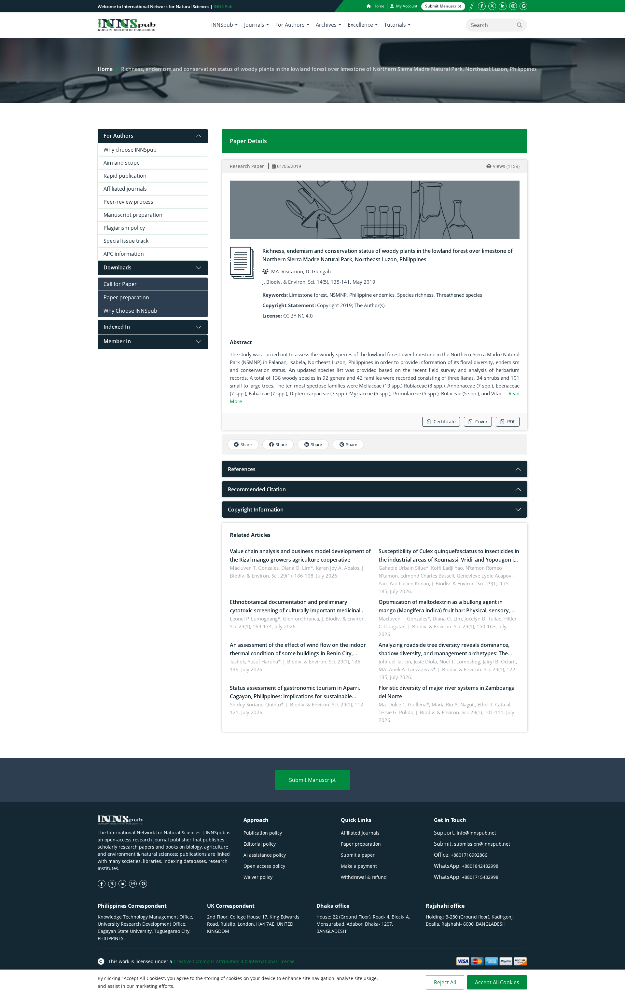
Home (378, 6)
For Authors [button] (290, 24)
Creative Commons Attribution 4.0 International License (234, 961)
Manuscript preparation (133, 214)
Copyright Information (256, 509)
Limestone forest (308, 295)
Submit (443, 6)
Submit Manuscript (312, 780)
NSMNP (338, 295)
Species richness (415, 295)
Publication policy (262, 833)
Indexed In (117, 326)
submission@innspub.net (482, 844)
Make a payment (359, 866)
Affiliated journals (125, 188)
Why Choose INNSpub (130, 310)
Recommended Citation (257, 489)
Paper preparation (126, 297)
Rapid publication (125, 175)
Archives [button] (326, 24)
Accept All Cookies (497, 982)
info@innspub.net (476, 833)
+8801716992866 (469, 855)
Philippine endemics (372, 295)
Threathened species (459, 295)
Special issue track (126, 240)
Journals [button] (254, 24)
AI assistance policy (264, 855)
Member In (117, 341)
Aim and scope (122, 162)
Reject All (445, 982)
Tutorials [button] (395, 24)
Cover (481, 421)
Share (246, 444)
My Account (406, 6)
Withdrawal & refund (364, 877)
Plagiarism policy (124, 227)
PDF (511, 421)
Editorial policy (259, 844)
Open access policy (264, 866)
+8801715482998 (480, 877)
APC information (124, 253)
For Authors (118, 135)
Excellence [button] (360, 24)
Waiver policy (257, 877)
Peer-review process (128, 201)
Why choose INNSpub (130, 149)
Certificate (445, 421)
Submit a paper (358, 855)
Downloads (118, 267)
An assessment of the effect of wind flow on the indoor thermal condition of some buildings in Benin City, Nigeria (298, 653)
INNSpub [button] (222, 24)
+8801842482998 (480, 866)
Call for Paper (120, 284)
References (242, 469)
